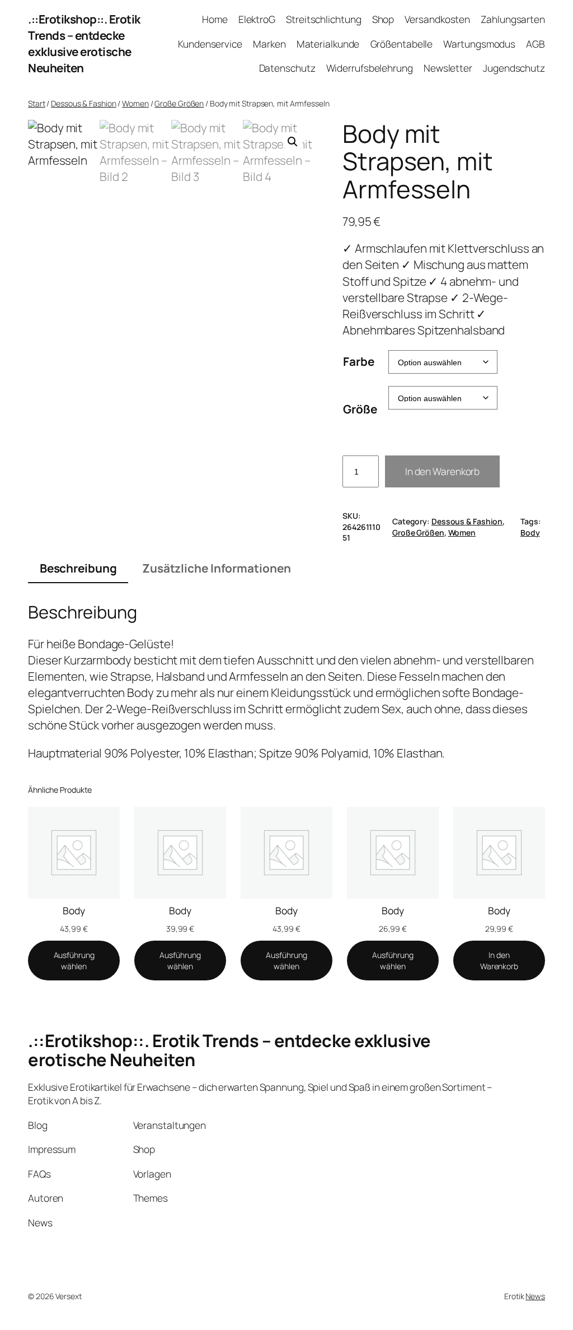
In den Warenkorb (442, 471)
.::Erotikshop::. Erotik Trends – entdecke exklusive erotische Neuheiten (84, 43)
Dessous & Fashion (83, 103)
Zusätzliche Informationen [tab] (216, 568)
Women (135, 103)
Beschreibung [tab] (78, 568)
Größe (360, 409)
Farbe (358, 361)
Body (530, 532)
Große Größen (179, 103)
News (535, 1296)
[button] (293, 142)
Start (36, 103)
